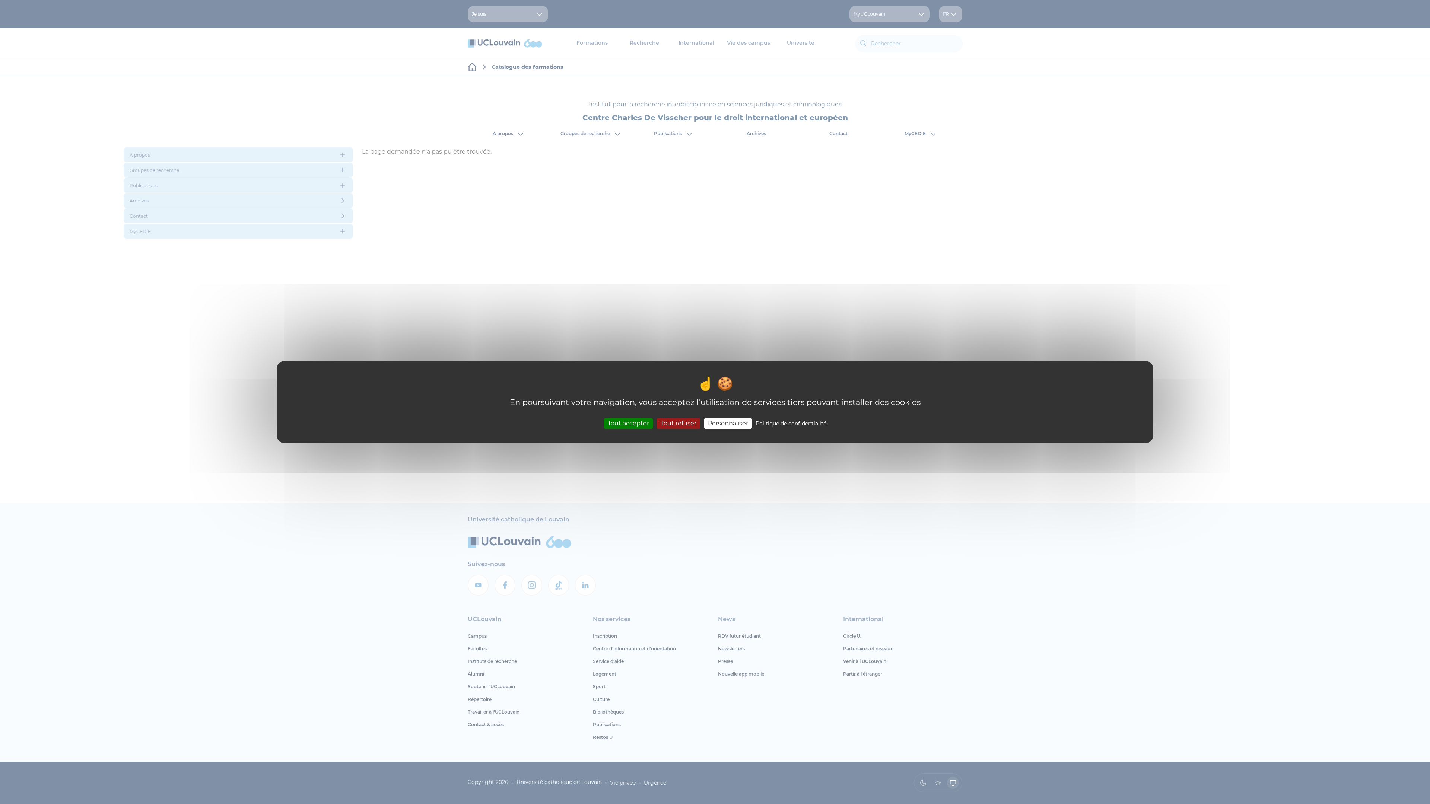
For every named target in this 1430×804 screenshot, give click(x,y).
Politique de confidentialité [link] (791, 423)
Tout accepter (628, 423)
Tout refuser (678, 423)
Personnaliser (728, 423)
